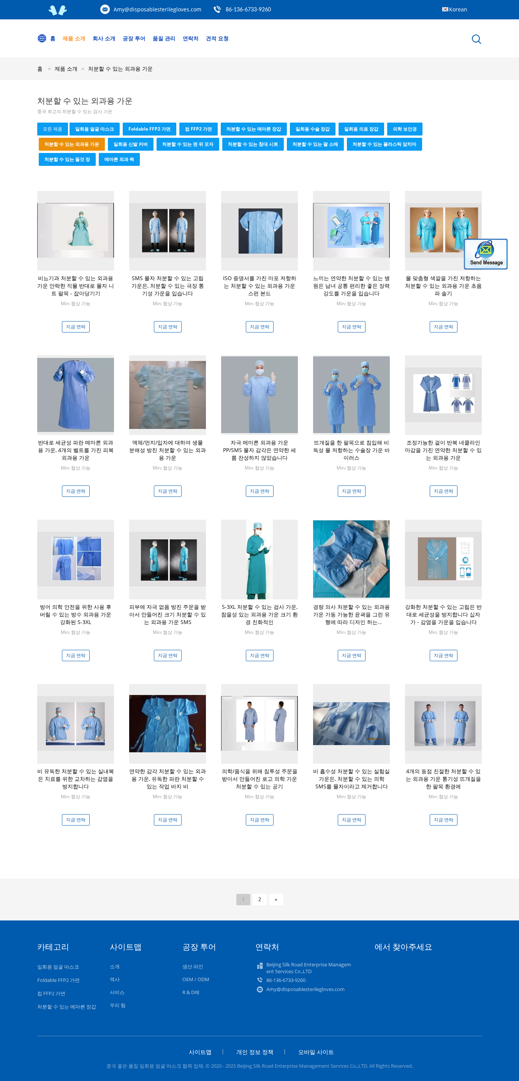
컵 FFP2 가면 (198, 129)
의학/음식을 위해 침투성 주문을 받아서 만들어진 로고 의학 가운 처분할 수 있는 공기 (259, 778)
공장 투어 (134, 38)
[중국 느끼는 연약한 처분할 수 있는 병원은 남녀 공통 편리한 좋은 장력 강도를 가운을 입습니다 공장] (351, 229)
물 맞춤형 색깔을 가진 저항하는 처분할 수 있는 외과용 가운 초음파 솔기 (443, 285)
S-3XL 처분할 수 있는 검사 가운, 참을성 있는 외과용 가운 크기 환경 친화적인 (259, 614)
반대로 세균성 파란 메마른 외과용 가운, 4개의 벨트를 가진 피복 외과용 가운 (76, 450)
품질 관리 (164, 38)
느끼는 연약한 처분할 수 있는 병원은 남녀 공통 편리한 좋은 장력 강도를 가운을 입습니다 (351, 285)
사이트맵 (200, 1051)
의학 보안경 (405, 129)
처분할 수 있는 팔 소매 (315, 144)
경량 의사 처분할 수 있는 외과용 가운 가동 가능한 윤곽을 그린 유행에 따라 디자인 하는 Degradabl (351, 618)
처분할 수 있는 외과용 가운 (120, 68)
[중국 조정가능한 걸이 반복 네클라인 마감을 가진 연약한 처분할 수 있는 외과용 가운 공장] (443, 394)
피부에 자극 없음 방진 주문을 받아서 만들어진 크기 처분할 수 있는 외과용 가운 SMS (167, 614)
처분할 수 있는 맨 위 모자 (188, 144)
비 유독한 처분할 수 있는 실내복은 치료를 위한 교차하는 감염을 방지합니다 (75, 778)
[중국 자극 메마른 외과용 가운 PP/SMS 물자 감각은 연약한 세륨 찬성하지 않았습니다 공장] (259, 394)
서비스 (117, 992)
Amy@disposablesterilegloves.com (157, 9)
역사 (115, 979)
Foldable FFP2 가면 (149, 129)
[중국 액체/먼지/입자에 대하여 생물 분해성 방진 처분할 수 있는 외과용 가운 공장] (167, 394)
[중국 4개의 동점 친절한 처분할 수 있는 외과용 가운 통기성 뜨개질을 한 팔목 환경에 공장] (443, 722)
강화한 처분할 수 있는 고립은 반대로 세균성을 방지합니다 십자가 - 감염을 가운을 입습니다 (443, 614)
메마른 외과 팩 (119, 159)
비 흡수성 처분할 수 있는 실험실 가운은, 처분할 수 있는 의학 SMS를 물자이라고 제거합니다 (351, 778)
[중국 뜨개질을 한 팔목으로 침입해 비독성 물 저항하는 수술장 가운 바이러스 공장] (351, 394)
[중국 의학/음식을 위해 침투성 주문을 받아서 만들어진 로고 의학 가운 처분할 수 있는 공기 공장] (259, 722)
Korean (458, 9)
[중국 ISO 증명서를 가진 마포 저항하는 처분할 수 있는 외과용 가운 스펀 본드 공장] (259, 229)
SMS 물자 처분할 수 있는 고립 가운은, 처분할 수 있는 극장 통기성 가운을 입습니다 (167, 285)
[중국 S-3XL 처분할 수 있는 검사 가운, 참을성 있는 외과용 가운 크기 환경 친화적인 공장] (259, 559)
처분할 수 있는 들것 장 (67, 159)
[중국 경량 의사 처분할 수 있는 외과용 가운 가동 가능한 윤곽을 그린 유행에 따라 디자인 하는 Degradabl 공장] (351, 558)
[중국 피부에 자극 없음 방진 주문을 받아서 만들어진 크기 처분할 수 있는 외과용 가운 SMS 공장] (167, 558)
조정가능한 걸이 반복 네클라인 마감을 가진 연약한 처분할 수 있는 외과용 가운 (443, 450)
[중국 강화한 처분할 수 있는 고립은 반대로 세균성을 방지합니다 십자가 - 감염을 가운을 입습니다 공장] (443, 558)
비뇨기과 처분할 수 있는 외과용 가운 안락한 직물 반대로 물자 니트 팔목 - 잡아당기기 (75, 285)
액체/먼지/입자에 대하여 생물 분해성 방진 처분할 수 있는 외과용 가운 (167, 450)
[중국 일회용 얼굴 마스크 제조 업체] (58, 13)
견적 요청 (217, 38)
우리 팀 (118, 1005)
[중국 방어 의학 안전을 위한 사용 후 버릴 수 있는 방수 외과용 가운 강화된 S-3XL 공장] (75, 558)
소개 (115, 966)
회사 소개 (104, 38)
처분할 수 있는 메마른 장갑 (253, 129)
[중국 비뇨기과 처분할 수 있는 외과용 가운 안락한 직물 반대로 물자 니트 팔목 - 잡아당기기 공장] (75, 229)
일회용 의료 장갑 (361, 129)
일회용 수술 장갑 (313, 129)
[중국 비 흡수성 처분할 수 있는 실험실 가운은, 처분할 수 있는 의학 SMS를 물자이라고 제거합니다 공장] (351, 722)
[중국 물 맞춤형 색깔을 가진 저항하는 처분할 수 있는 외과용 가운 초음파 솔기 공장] (443, 229)
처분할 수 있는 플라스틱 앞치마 (384, 144)
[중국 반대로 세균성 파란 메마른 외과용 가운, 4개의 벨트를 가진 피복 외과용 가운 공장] (75, 394)
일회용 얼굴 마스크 (94, 129)
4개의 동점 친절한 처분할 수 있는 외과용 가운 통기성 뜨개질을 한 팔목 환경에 (443, 778)
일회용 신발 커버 (131, 144)
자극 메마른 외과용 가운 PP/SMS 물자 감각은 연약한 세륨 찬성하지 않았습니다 (259, 450)
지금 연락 (75, 326)
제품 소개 (74, 38)
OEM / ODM (195, 979)
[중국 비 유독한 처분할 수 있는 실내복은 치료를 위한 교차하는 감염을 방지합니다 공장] (75, 722)
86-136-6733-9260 (248, 10)
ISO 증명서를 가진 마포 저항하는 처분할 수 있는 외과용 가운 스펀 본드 (259, 285)
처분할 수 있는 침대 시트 (253, 144)
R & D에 (190, 992)
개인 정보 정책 (255, 1051)
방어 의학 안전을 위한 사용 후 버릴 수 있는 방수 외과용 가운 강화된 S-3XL (75, 614)
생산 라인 (192, 966)
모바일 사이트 (316, 1051)
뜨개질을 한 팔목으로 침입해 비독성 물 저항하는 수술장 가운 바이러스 (351, 450)
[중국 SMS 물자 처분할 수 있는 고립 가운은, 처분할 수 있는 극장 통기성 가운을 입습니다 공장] (167, 229)
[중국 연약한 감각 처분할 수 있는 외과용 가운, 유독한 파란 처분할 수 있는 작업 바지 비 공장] (167, 722)
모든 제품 (52, 129)
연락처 (191, 38)
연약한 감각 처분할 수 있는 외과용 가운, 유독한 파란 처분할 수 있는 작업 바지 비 (167, 778)
